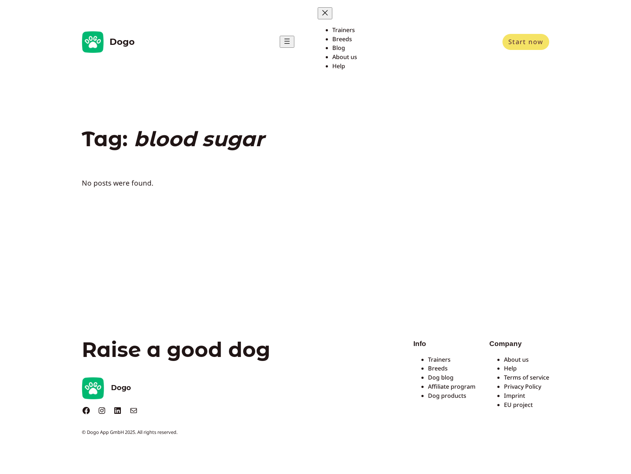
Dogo (122, 41)
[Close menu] (325, 13)
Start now (525, 41)
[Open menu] (287, 42)
